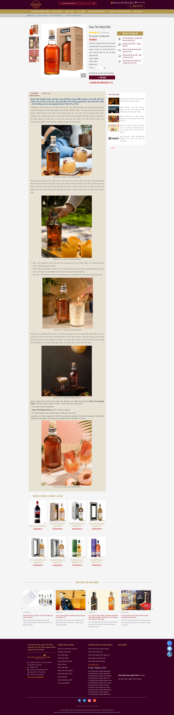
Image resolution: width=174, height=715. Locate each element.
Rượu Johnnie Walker (65, 670)
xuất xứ (113, 148)
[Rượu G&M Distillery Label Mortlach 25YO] (77, 510)
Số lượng (91, 67)
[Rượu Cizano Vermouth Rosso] (38, 512)
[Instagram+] (89, 700)
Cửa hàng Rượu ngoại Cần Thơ (98, 678)
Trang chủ (32, 15)
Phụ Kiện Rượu (63, 655)
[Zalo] (84, 700)
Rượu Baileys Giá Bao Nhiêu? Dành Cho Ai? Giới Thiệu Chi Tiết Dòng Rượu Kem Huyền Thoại (132, 109)
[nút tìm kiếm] (94, 3)
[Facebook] (79, 700)
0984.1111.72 (34, 667)
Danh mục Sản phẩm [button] (41, 11)
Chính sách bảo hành (95, 652)
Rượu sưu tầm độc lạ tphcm (68, 649)
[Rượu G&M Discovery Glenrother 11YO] (96, 547)
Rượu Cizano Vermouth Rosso (37, 526)
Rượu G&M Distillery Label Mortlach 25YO (76, 524)
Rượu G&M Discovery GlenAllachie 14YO (77, 561)
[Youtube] (94, 700)
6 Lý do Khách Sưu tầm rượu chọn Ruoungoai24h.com (102, 616)
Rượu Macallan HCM (65, 674)
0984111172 (137, 6)
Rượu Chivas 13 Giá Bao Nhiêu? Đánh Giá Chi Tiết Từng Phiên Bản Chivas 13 (132, 118)
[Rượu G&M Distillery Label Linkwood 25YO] (57, 510)
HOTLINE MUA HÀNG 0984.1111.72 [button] (101, 82)
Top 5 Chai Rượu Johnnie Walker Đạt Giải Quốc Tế (37, 616)
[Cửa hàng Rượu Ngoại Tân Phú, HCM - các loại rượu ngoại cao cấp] (35, 4)
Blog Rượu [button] (137, 11)
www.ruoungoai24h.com (54, 104)
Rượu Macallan (63, 667)
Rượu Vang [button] (69, 11)
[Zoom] (83, 75)
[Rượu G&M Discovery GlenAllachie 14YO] (77, 547)
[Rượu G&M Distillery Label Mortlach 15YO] (57, 547)
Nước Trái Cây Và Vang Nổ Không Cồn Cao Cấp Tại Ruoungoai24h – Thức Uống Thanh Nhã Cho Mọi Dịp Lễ (132, 128)
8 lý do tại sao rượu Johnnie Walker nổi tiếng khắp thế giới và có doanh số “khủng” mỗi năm (70, 617)
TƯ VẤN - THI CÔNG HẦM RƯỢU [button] (119, 11)
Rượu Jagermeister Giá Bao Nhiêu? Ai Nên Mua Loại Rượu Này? (132, 100)
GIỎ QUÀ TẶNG (63, 658)
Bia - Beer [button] (81, 11)
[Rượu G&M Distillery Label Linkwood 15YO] (38, 547)
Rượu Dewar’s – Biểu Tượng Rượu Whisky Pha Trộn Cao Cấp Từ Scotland (132, 139)
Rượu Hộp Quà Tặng (65, 661)
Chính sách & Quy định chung (98, 649)
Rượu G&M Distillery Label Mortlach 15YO (57, 561)
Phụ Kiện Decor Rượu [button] (96, 11)
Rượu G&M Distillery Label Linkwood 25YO (57, 524)
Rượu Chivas (62, 664)
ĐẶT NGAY (102, 77)
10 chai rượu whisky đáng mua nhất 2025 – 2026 (135, 616)
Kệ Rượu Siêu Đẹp (64, 652)
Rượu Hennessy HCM (65, 680)
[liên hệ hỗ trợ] (170, 643)
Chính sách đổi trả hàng (96, 661)
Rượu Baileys (62, 677)
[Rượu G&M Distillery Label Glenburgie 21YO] (96, 510)
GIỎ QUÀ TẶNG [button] (56, 11)
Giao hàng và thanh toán (96, 658)
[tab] (34, 94)
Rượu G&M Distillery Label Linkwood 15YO (37, 561)
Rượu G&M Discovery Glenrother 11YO (96, 561)
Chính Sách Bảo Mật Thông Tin (99, 655)
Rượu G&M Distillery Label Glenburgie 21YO (96, 524)
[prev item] (152, 608)
